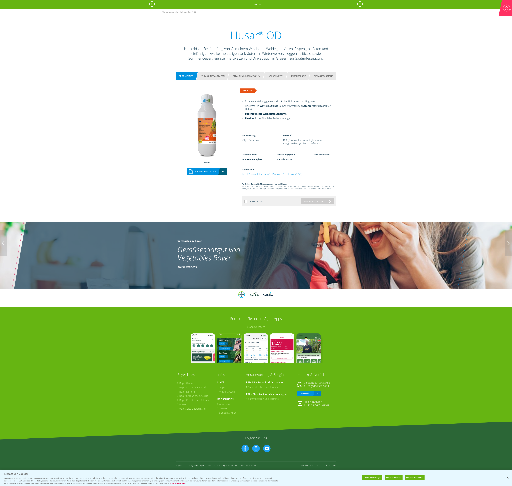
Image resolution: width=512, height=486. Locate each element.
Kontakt (305, 393)
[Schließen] (508, 478)
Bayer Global (186, 383)
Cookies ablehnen (393, 477)
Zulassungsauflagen (213, 76)
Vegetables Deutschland (192, 408)
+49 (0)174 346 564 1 (317, 386)
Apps (222, 387)
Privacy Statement (178, 483)
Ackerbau (224, 404)
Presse (183, 404)
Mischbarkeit (298, 76)
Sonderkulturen (228, 412)
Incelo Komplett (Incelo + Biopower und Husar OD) (272, 174)
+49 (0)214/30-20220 (317, 405)
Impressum (232, 465)
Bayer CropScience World (193, 387)
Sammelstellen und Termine (263, 387)
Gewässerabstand (323, 76)
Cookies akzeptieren (414, 477)
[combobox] (207, 171)
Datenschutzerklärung (216, 465)
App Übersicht (257, 326)
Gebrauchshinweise (248, 465)
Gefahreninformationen (246, 76)
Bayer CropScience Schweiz (194, 400)
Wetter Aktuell (227, 391)
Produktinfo (186, 76)
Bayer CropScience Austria (193, 395)
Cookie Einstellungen (372, 477)
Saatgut (223, 408)
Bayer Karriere (187, 391)
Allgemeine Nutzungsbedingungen (190, 465)
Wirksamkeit (275, 76)
